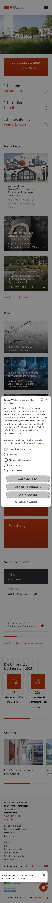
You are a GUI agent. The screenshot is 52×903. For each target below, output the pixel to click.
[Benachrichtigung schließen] (43, 874)
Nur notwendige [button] (27, 495)
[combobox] (42, 399)
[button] (26, 501)
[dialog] (26, 451)
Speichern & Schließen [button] (28, 487)
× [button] (46, 399)
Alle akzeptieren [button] (27, 479)
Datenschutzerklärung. (34, 443)
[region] (21, 877)
